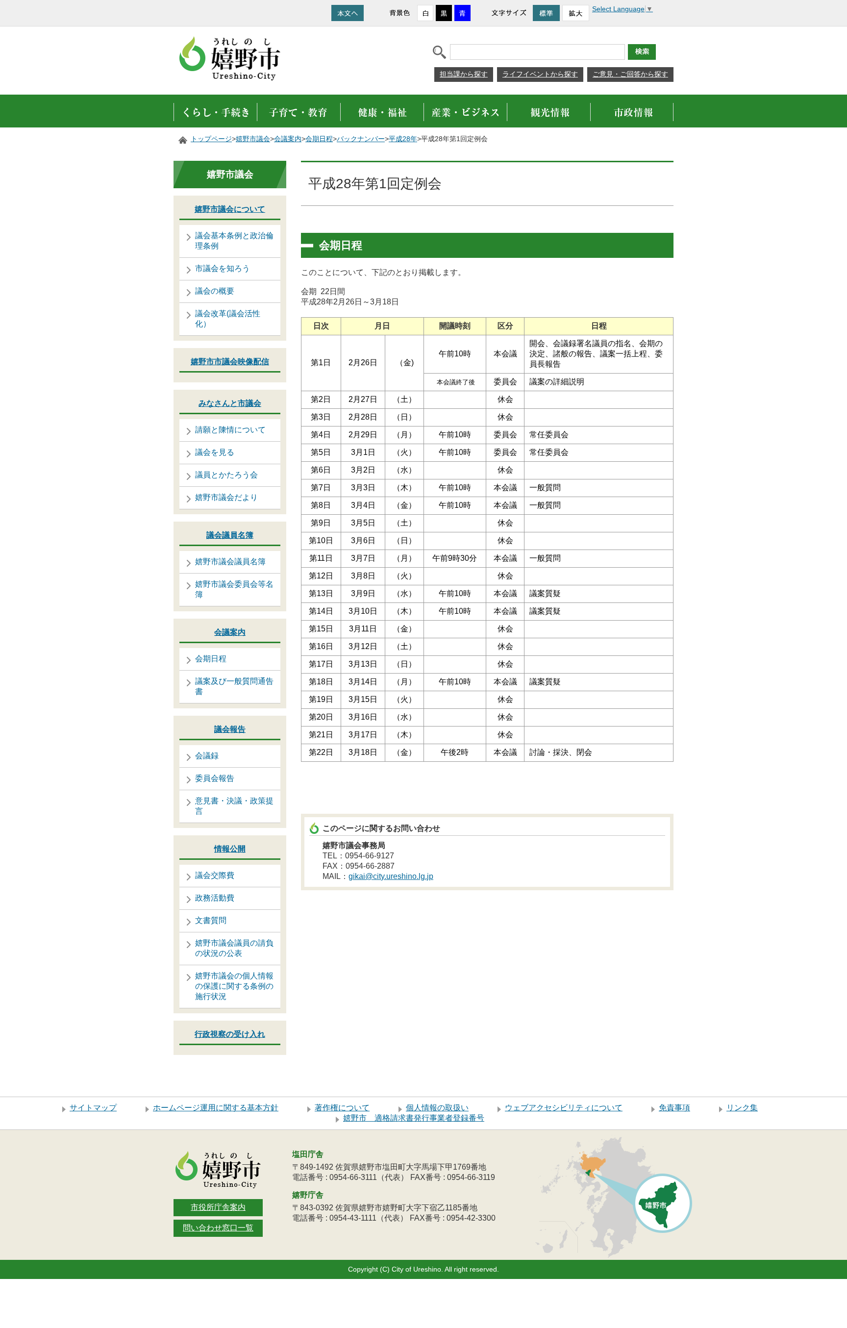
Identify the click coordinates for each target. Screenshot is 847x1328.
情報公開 (230, 849)
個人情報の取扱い (437, 1107)
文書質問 (210, 920)
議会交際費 (214, 875)
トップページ (211, 139)
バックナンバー (361, 139)
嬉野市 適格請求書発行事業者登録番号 (413, 1118)
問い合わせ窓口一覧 (218, 1228)
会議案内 (287, 139)
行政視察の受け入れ (230, 1034)
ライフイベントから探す (540, 74)
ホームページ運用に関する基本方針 (215, 1107)
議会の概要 (214, 291)
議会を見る (214, 452)
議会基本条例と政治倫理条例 (234, 240)
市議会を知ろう (222, 268)
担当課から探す (464, 74)
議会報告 (230, 729)
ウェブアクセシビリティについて (564, 1107)
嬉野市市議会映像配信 (230, 361)
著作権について (342, 1107)
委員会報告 (214, 778)
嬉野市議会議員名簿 (230, 561)
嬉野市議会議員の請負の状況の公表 (234, 948)
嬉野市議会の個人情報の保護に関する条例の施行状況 (234, 986)
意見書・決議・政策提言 (234, 806)
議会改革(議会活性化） (227, 318)
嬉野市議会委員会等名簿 (234, 589)
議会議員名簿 (229, 535)
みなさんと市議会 (230, 403)
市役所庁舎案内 (218, 1207)
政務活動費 (214, 898)
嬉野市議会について (230, 209)
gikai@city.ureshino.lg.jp (391, 876)
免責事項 (674, 1107)
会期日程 (319, 139)
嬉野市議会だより (226, 497)
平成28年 (403, 139)
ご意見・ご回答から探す (630, 74)
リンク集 (742, 1107)
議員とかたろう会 (226, 475)
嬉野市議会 (253, 139)
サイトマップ (93, 1107)
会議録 (207, 756)
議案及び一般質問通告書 (234, 686)
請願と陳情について (230, 430)
